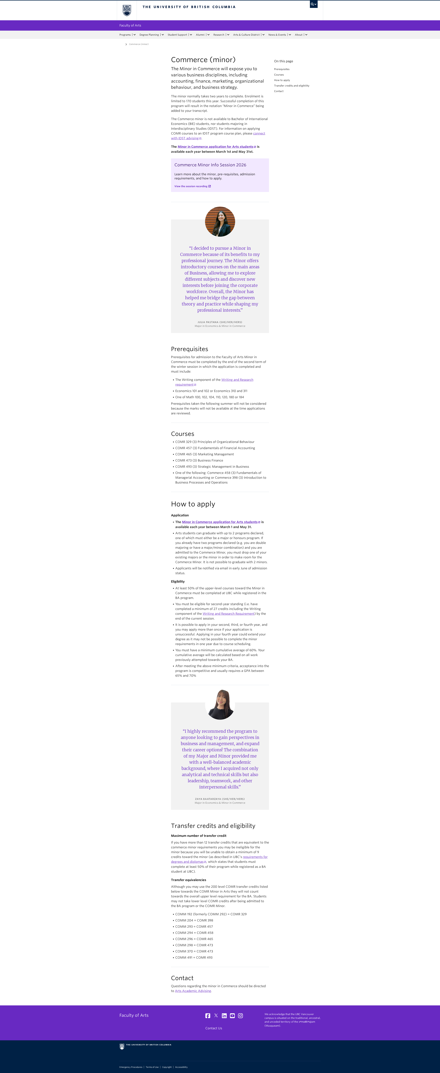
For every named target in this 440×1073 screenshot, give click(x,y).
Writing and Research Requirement (228, 613)
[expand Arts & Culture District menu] (263, 35)
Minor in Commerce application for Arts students (215, 146)
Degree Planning (149, 34)
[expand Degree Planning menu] (163, 35)
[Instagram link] (241, 1016)
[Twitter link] (217, 1016)
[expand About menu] (306, 35)
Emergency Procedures (130, 1067)
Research (218, 34)
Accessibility (181, 1067)
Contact (278, 91)
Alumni (200, 34)
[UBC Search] (314, 4)
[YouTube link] (233, 1016)
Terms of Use (152, 1067)
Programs (125, 34)
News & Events (277, 34)
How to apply (282, 80)
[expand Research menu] (228, 35)
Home (121, 44)
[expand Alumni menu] (208, 35)
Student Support (177, 34)
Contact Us (213, 1028)
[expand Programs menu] (135, 35)
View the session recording (190, 186)
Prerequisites (281, 69)
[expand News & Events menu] (290, 35)
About (298, 34)
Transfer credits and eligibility (291, 85)
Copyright (167, 1067)
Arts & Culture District (246, 34)
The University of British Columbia (127, 10)
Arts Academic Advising (193, 991)
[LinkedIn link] (225, 1016)
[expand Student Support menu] (191, 35)
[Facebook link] (209, 1016)
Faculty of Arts (130, 25)
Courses (279, 74)
